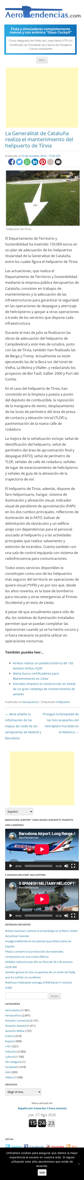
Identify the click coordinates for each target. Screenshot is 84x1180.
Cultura (10, 1036)
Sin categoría (13, 1062)
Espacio (10, 1041)
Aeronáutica (13, 1010)
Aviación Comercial (17, 1020)
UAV (8, 1072)
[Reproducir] (11, 866)
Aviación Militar (15, 1031)
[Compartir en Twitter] (20, 164)
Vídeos (9, 1077)
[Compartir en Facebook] (12, 164)
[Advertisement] (42, 98)
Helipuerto (63, 702)
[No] (78, 1164)
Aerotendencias (43, 13)
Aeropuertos (30, 702)
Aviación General (15, 1026)
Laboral (10, 1057)
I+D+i (8, 1046)
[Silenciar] (66, 866)
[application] (42, 849)
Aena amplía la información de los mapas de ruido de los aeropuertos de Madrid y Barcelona (23, 726)
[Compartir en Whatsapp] (27, 164)
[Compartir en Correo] (58, 164)
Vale (42, 1172)
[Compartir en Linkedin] (35, 164)
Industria (11, 1051)
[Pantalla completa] (73, 866)
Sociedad (11, 1067)
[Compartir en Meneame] (51, 164)
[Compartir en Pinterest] (43, 164)
